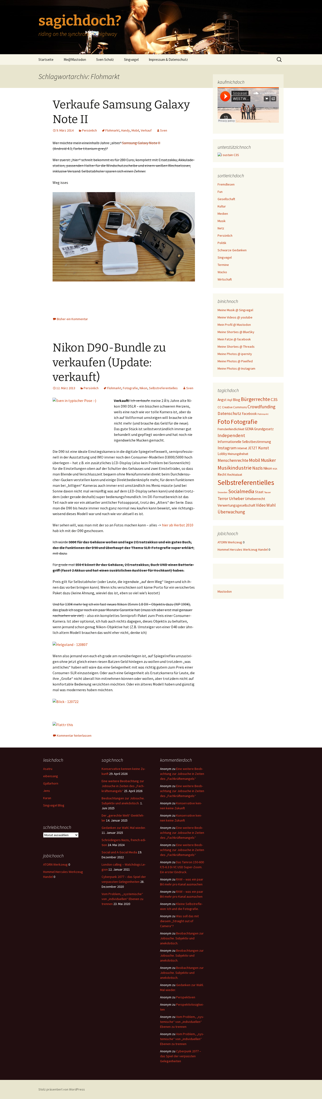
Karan (47, 798)
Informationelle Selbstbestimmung (244, 441)
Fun (220, 192)
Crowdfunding (261, 406)
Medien (223, 213)
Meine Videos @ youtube (235, 317)
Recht (222, 474)
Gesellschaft (226, 199)
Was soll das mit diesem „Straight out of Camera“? (179, 921)
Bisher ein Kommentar (72, 319)
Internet (242, 448)
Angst (222, 399)
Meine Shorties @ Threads (236, 346)
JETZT (252, 448)
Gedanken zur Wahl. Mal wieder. (124, 828)
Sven (163, 130)
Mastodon (225, 591)
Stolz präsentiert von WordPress (61, 1089)
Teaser (267, 492)
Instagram (227, 447)
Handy (125, 130)
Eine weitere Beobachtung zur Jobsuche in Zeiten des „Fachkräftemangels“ (123, 786)
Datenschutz (229, 413)
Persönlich (89, 130)
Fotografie (130, 388)
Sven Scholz (105, 59)
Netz (221, 228)
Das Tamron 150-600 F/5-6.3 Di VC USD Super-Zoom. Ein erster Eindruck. (182, 867)
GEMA (249, 429)
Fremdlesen (226, 184)
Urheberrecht (255, 498)
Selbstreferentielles (163, 388)
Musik (222, 221)
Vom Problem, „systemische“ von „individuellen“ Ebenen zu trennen (122, 899)
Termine (223, 265)
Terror (223, 498)
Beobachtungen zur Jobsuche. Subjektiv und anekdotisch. (182, 938)
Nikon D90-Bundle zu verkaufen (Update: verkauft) (109, 362)
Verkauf (146, 130)
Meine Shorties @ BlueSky (236, 332)
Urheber (236, 498)
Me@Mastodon (75, 59)
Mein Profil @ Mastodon (234, 324)
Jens (46, 791)
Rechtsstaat (234, 475)
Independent (231, 435)
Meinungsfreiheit (238, 454)
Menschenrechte (233, 460)
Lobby (222, 453)
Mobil (135, 130)
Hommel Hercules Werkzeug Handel (243, 549)
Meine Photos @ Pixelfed (235, 361)
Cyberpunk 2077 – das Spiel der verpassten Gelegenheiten (180, 1056)
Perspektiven (185, 997)
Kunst (263, 447)
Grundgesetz (264, 429)
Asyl (229, 400)
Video (261, 505)
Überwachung (231, 512)
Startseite (46, 59)
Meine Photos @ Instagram (236, 368)
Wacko (222, 272)
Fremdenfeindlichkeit (231, 429)
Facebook (249, 413)
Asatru (47, 769)
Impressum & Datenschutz (168, 59)
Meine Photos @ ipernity (235, 354)
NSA (275, 468)
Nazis (257, 468)
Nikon (143, 388)
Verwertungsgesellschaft (236, 505)
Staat (259, 492)
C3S (274, 399)
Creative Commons (234, 407)
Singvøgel (131, 59)
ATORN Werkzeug (230, 542)
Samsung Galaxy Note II (141, 142)
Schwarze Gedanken (232, 250)
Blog (236, 399)
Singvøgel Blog (53, 805)
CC (219, 407)
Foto (224, 421)
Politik (222, 243)
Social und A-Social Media (119, 852)
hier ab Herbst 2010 (177, 525)
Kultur (222, 206)
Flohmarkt (112, 130)
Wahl (271, 505)
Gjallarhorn (50, 783)
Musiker (268, 460)
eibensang (50, 776)
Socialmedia (241, 491)
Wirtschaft (225, 279)
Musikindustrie (235, 467)
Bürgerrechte (255, 399)
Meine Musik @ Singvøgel (235, 310)
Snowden (222, 492)
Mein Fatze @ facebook (234, 339)
